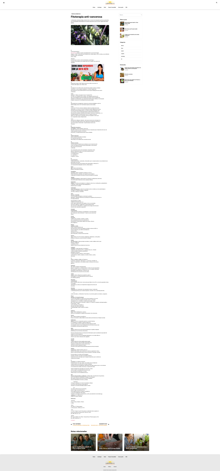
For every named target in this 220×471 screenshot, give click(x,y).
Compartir (73, 420)
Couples (122, 53)
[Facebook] (4, 3)
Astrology (123, 56)
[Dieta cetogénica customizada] (87, 80)
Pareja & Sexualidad (112, 7)
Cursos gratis (120, 7)
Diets (122, 48)
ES (121, 59)
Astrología (99, 7)
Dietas (94, 7)
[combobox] (130, 14)
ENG (126, 7)
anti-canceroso (73, 52)
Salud (105, 7)
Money (122, 45)
